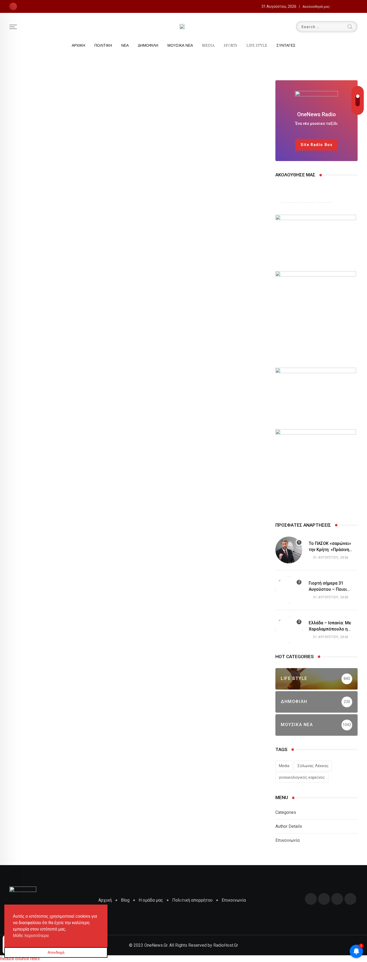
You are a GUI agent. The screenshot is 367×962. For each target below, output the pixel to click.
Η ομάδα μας (151, 900)
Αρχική (105, 900)
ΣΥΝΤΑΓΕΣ (286, 45)
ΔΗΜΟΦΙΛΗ (148, 45)
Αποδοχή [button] (56, 952)
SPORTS (230, 45)
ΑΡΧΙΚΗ (78, 45)
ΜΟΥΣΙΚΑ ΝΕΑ (180, 45)
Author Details (288, 826)
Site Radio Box (316, 145)
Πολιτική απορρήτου (192, 900)
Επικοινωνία (287, 840)
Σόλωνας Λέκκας (313, 765)
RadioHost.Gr (225, 945)
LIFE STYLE (256, 45)
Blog (125, 900)
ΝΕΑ (125, 45)
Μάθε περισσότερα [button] (31, 935)
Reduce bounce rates (20, 958)
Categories (285, 812)
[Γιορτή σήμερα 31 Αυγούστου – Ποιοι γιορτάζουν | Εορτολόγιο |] (288, 589)
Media (284, 765)
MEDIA (208, 45)
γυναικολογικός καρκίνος (302, 777)
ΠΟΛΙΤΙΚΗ (103, 45)
